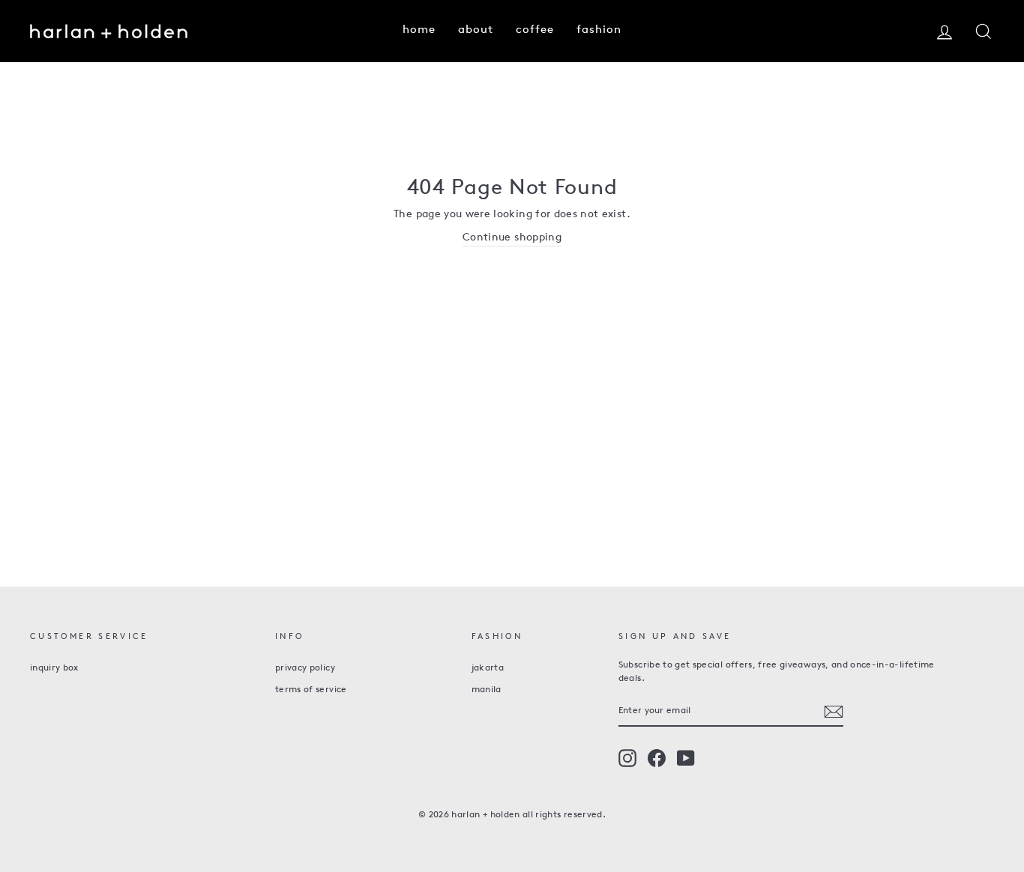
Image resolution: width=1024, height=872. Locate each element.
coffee (535, 30)
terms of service (311, 689)
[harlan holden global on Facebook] (657, 758)
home (419, 30)
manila (487, 689)
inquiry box (54, 668)
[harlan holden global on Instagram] (627, 758)
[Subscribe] (833, 712)
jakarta (488, 668)
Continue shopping (512, 237)
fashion (598, 30)
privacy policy (305, 668)
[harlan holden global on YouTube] (686, 758)
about (475, 30)
